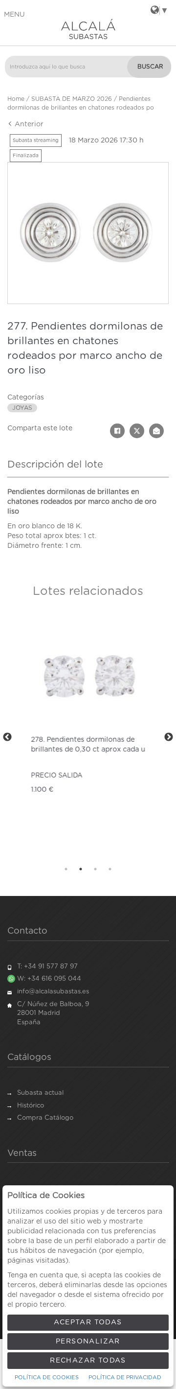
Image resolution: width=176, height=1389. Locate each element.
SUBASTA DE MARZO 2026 (71, 99)
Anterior (28, 124)
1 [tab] (66, 869)
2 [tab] (81, 869)
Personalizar (88, 1341)
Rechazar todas (88, 1360)
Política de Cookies (47, 1377)
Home (15, 99)
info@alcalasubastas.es (53, 992)
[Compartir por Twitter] (137, 431)
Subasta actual (40, 1093)
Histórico (30, 1106)
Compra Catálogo (45, 1118)
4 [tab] (110, 869)
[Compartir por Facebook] (117, 431)
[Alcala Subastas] (88, 29)
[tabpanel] (88, 737)
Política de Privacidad (124, 1377)
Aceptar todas (88, 1322)
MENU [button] (14, 14)
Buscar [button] (150, 67)
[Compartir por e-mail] (156, 431)
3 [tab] (95, 869)
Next (169, 737)
